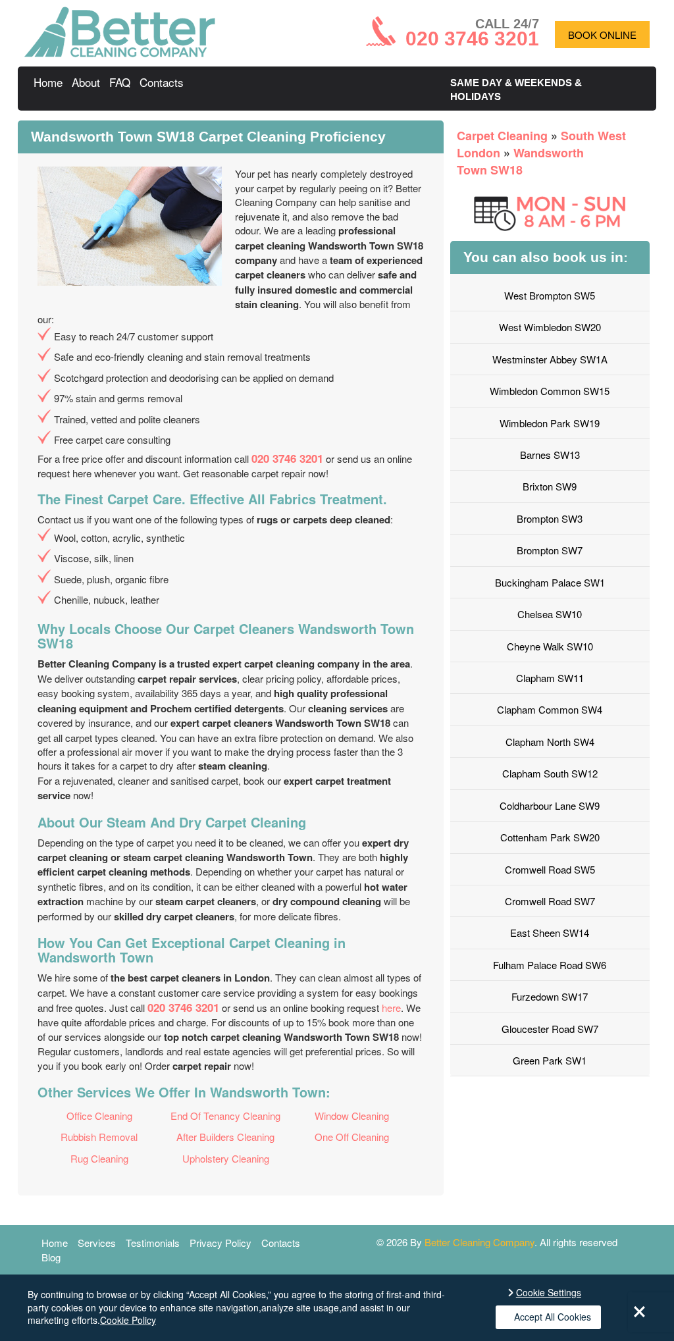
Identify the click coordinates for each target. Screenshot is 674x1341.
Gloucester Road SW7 (550, 1029)
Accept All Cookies (552, 1316)
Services (97, 1242)
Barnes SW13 (550, 454)
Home (48, 82)
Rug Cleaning (99, 1158)
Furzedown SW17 (549, 996)
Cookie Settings (548, 1292)
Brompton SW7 (550, 550)
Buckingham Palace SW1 (550, 582)
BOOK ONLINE (602, 34)
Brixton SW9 (550, 486)
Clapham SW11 (550, 678)
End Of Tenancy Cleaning (225, 1115)
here (391, 1007)
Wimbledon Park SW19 (550, 423)
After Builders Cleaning (225, 1137)
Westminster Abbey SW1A (550, 359)
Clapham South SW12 (550, 773)
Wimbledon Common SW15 (549, 391)
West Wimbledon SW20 (550, 327)
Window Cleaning (352, 1115)
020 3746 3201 (287, 458)
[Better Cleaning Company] (119, 53)
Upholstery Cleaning (225, 1158)
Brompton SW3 (550, 518)
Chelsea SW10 (549, 614)
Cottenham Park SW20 (550, 837)
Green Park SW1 (549, 1060)
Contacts (162, 82)
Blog (51, 1257)
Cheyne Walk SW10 (550, 646)
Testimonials (153, 1242)
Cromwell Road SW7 (550, 901)
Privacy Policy (220, 1242)
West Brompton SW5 (549, 295)
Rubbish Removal (99, 1137)
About (86, 82)
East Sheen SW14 (549, 932)
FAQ (119, 82)
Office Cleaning (99, 1115)
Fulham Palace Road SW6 (549, 965)
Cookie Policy (128, 1320)
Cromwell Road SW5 (550, 869)
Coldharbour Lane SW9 (550, 805)
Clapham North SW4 (550, 742)
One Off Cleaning (352, 1137)
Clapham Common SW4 (549, 709)
